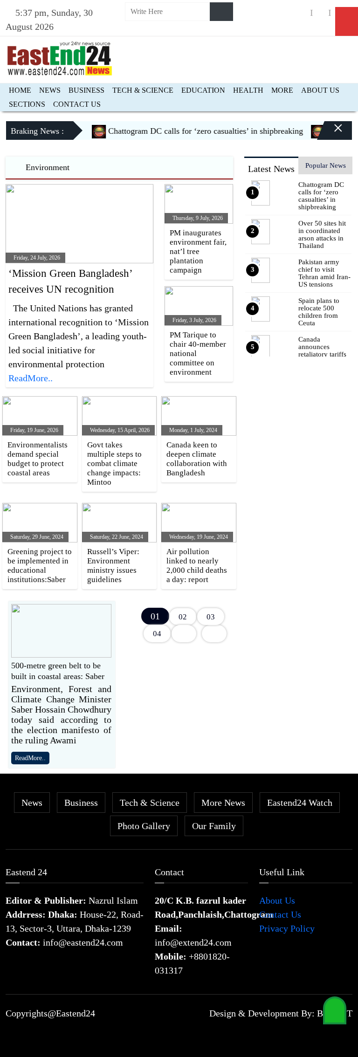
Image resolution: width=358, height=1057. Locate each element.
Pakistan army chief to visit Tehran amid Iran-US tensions (324, 273)
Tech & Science (142, 90)
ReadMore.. (30, 378)
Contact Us (77, 104)
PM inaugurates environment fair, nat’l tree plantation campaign (198, 251)
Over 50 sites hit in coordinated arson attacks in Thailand (322, 234)
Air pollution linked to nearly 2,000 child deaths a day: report (196, 565)
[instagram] (320, 13)
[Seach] (221, 11)
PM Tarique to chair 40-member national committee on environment (198, 353)
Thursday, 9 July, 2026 (197, 218)
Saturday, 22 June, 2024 (116, 537)
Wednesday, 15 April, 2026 (119, 430)
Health (248, 90)
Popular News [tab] (325, 165)
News (50, 90)
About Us (320, 90)
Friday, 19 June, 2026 (33, 430)
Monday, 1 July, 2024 (192, 430)
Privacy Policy (287, 928)
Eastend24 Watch (299, 802)
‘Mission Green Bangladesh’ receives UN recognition (70, 281)
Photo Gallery (143, 826)
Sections (27, 104)
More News (223, 802)
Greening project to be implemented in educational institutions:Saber (39, 565)
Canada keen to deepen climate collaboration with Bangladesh (196, 458)
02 (183, 616)
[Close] (330, 134)
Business (86, 90)
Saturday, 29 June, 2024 (36, 537)
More (282, 90)
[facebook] (302, 13)
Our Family (214, 826)
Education (203, 90)
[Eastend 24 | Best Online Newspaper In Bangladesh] (60, 57)
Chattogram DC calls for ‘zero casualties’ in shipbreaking (196, 131)
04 (157, 633)
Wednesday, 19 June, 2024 (198, 537)
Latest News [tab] (271, 169)
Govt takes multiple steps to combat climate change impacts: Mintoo (114, 463)
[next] (184, 633)
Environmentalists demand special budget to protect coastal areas (37, 458)
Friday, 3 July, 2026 (193, 320)
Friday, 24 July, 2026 (36, 257)
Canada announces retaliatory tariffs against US (322, 350)
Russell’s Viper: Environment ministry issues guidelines (113, 565)
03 (211, 616)
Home (20, 90)
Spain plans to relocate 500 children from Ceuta (318, 312)
